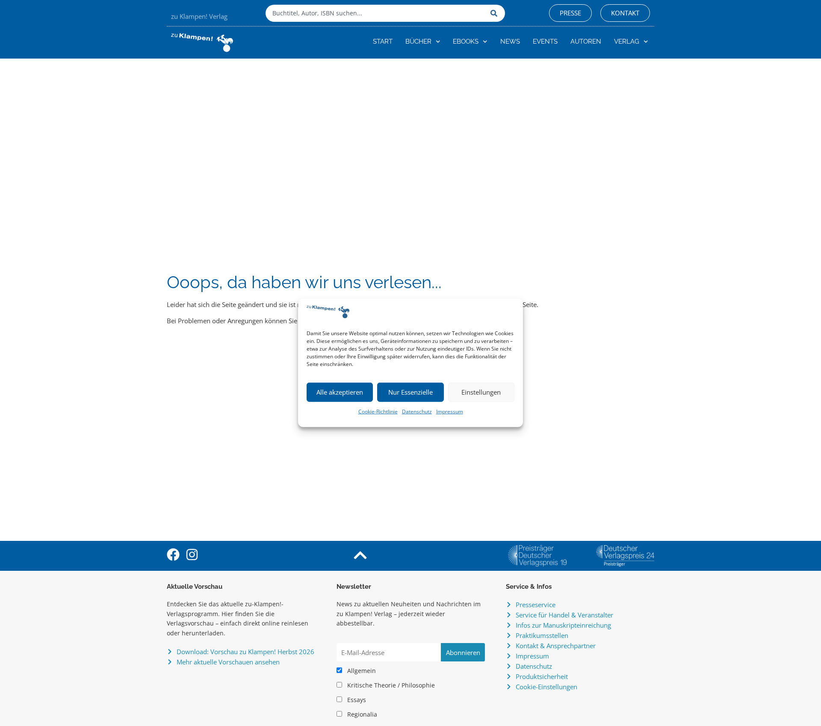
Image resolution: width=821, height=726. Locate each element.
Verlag (626, 41)
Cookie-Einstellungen (546, 686)
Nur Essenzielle (410, 392)
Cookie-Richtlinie (378, 411)
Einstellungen (481, 392)
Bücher (418, 41)
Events (545, 41)
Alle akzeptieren (339, 392)
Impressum (449, 411)
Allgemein (361, 671)
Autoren (585, 41)
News (510, 41)
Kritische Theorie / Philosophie (390, 685)
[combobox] (376, 13)
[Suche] (495, 13)
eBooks (465, 41)
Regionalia (361, 714)
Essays (356, 700)
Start (383, 41)
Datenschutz (417, 411)
